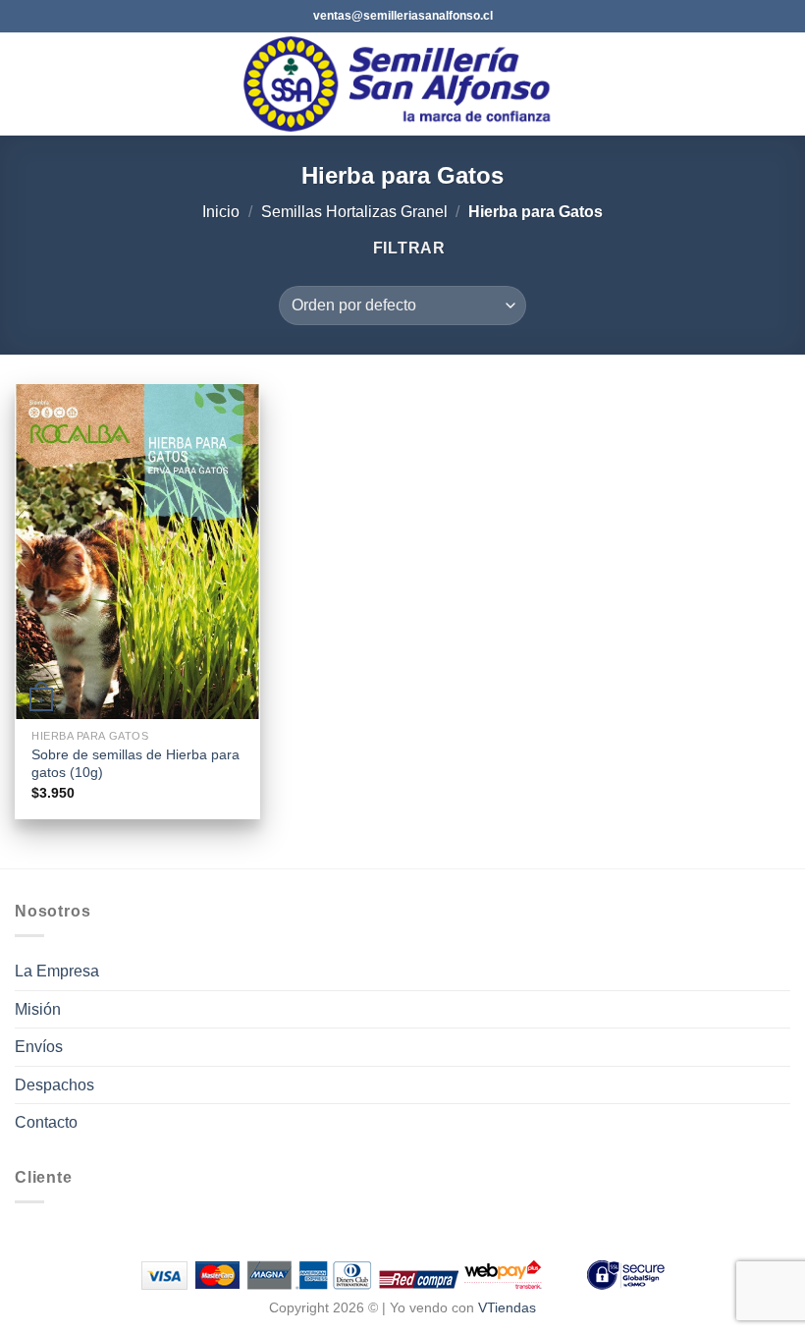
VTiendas (507, 1307)
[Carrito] (780, 84)
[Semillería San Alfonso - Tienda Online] (403, 84)
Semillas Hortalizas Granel (354, 211)
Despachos (54, 1085)
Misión (38, 1009)
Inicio (221, 211)
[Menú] (26, 84)
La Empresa (57, 971)
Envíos (39, 1046)
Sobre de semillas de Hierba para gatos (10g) (135, 764)
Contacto (46, 1122)
